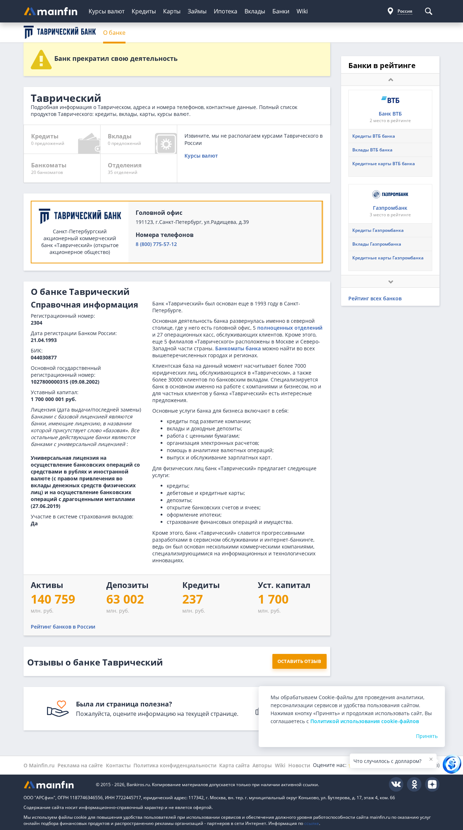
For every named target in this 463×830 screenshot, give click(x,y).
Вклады (255, 11)
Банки (280, 11)
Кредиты (144, 11)
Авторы (262, 765)
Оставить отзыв (299, 661)
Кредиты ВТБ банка (373, 136)
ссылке (311, 823)
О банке (114, 33)
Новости (299, 765)
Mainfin (56, 784)
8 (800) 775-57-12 (156, 244)
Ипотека (225, 11)
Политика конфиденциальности (174, 765)
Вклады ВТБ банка (372, 150)
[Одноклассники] (414, 784)
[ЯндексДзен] (432, 784)
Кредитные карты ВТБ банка (383, 163)
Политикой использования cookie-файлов (364, 721)
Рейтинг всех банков (375, 298)
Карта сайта (234, 765)
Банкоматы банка (238, 348)
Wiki (302, 11)
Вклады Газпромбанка (376, 244)
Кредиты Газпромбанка (378, 230)
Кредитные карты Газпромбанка (388, 258)
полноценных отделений (289, 327)
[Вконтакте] (396, 784)
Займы (197, 11)
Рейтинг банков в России (63, 626)
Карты (171, 11)
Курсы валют (106, 11)
